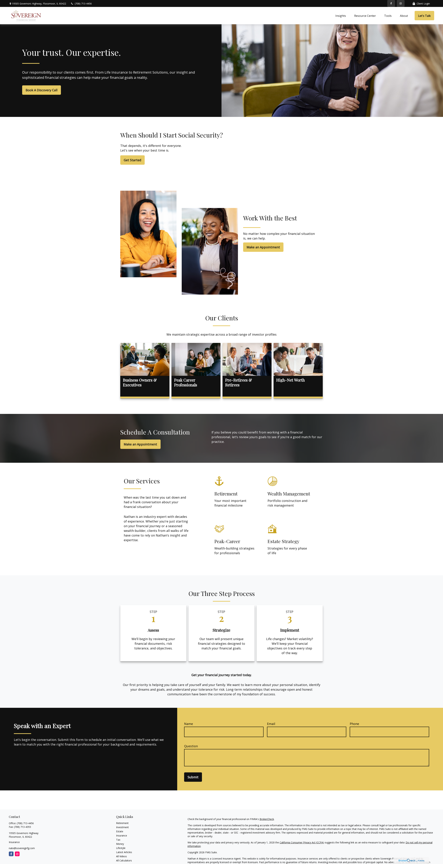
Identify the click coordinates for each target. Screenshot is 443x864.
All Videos (121, 856)
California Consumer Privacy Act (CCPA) (302, 842)
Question (191, 746)
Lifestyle (120, 848)
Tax (118, 839)
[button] (340, 15)
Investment (122, 827)
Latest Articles (124, 852)
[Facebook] (391, 3)
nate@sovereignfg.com (22, 848)
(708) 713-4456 (83, 3)
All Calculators (124, 860)
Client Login (423, 3)
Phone (354, 724)
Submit (193, 777)
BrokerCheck (267, 819)
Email (271, 724)
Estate (119, 831)
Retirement (122, 823)
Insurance (121, 835)
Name (188, 724)
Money (120, 843)
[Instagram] (17, 854)
